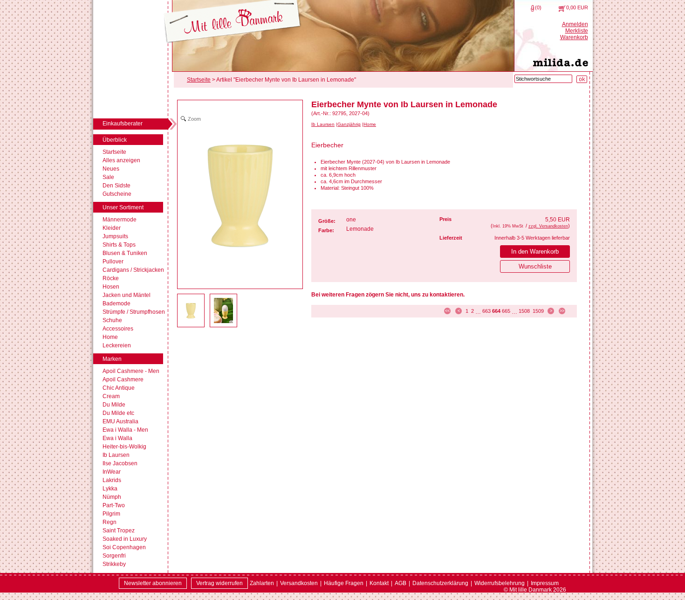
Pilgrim (111, 513)
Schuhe (112, 320)
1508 (524, 311)
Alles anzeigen (121, 160)
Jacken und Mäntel (127, 295)
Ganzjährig (349, 124)
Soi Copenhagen (124, 547)
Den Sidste (116, 185)
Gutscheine (117, 194)
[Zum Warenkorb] (562, 8)
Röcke (111, 278)
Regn (109, 522)
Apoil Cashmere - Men (131, 371)
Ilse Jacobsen (120, 463)
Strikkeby (114, 564)
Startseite (114, 152)
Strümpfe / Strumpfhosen (134, 312)
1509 (538, 311)
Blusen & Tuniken (125, 253)
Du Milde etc (118, 413)
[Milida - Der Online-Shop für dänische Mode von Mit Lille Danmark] (232, 22)
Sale (108, 177)
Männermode (120, 219)
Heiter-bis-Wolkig (124, 446)
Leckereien (117, 345)
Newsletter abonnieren (153, 583)
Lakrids (112, 480)
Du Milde (114, 404)
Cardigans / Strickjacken (133, 270)
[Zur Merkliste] (532, 8)
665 (506, 311)
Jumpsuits (115, 236)
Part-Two (114, 505)
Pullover (113, 261)
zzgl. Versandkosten (548, 226)
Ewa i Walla (117, 438)
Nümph (112, 497)
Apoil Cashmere (123, 379)
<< (447, 311)
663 (486, 311)
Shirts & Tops (119, 244)
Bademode (116, 303)
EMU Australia (120, 421)
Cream (111, 396)
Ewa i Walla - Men (125, 430)
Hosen (111, 286)
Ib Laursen (116, 455)
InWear (112, 472)
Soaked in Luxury (125, 539)
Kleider (112, 228)
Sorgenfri (114, 555)
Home (110, 337)
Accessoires (118, 328)
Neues (111, 169)
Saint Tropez (119, 530)
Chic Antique (119, 388)
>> (562, 311)
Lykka (110, 488)
